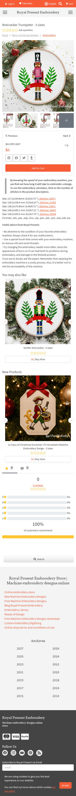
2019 (20, 680)
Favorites (27, 3)
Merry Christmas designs (25, 35)
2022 (56, 664)
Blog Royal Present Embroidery (23, 605)
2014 (56, 696)
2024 (56, 656)
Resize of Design (14, 614)
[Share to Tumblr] (31, 158)
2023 (20, 664)
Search (40, 559)
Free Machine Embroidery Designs (25, 601)
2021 (20, 672)
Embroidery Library (16, 610)
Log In (11, 3)
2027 (20, 648)
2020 (56, 672)
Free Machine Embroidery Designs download (32, 618)
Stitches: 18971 (47, 198)
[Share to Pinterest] (8, 157)
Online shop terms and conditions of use (29, 627)
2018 (56, 680)
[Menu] (5, 12)
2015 (20, 696)
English (52, 3)
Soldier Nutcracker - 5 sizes (38, 347)
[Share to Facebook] (16, 157)
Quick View (38, 313)
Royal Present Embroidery (38, 12)
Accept (65, 785)
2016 (56, 688)
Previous (13, 135)
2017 (20, 688)
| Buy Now (38, 359)
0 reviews (38, 485)
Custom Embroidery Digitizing (22, 623)
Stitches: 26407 (48, 210)
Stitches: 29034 (48, 214)
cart (70, 3)
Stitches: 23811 (47, 206)
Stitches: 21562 (48, 202)
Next (65, 135)
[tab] (9, 469)
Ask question (26, 30)
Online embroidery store (19, 592)
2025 (20, 656)
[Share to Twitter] (23, 157)
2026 (56, 648)
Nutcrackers (49, 35)
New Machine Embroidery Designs (25, 596)
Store (5, 35)
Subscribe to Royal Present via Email (22, 762)
